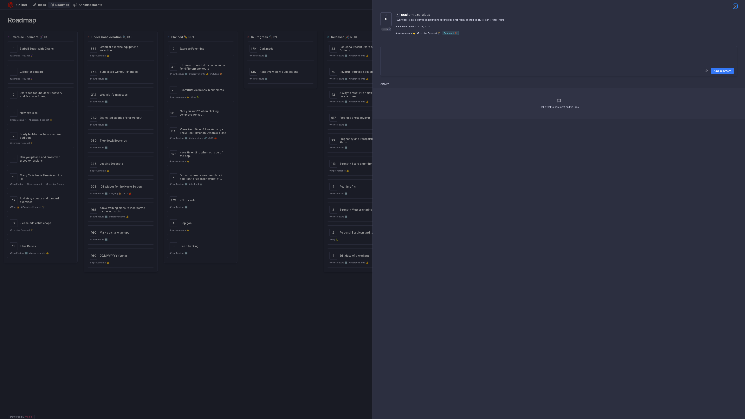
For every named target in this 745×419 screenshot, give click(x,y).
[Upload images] (706, 71)
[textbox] (559, 56)
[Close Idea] (735, 6)
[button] (386, 29)
